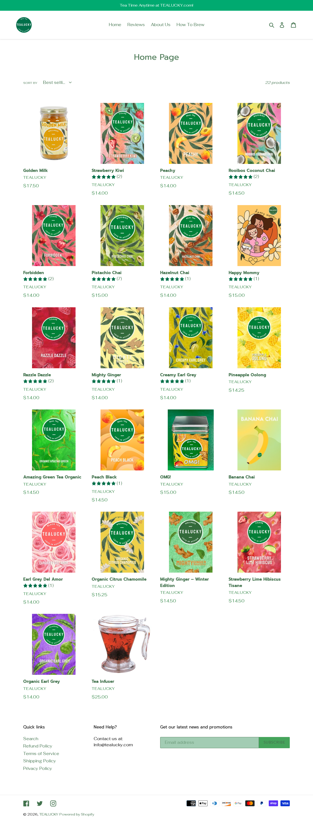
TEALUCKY (48, 814)
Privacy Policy (37, 768)
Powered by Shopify (76, 814)
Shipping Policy (39, 761)
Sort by (30, 83)
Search (30, 738)
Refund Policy (37, 746)
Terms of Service (41, 753)
